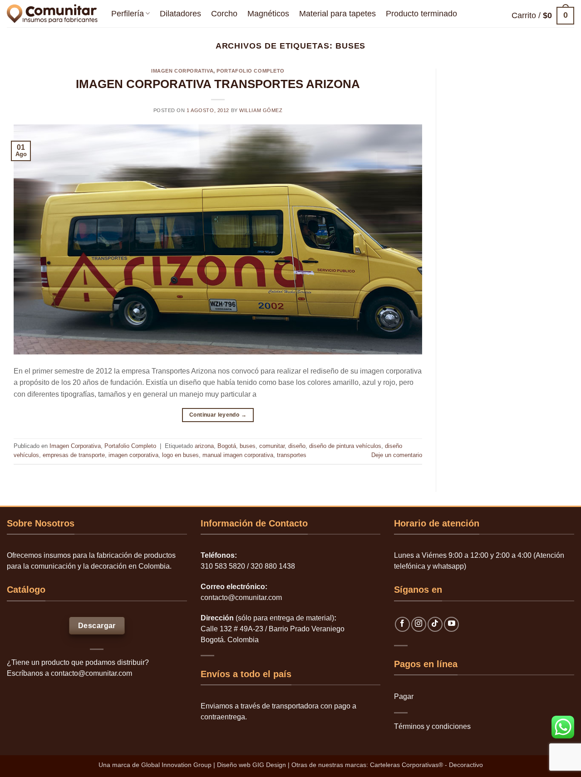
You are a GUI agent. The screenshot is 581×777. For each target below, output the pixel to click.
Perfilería (127, 13)
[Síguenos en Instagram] (418, 624)
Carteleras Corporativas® (407, 764)
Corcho (224, 13)
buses (248, 446)
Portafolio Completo (251, 71)
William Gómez (260, 110)
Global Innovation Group (176, 764)
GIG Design (269, 764)
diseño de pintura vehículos (345, 446)
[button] (543, 15)
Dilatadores (180, 13)
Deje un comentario (396, 455)
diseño (296, 446)
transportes (291, 455)
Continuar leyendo (217, 415)
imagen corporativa (133, 455)
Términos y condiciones (432, 726)
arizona (204, 446)
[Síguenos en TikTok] (435, 624)
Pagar (404, 696)
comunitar (272, 446)
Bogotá (226, 446)
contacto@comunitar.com (91, 673)
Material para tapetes (337, 13)
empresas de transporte (74, 455)
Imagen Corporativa (182, 71)
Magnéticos (268, 13)
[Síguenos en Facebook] (402, 624)
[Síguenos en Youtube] (451, 624)
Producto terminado (421, 13)
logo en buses (180, 455)
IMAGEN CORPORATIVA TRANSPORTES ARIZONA (218, 84)
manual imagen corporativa (237, 455)
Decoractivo (466, 764)
